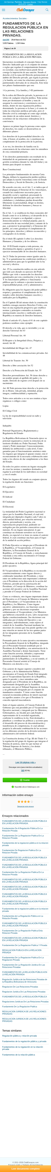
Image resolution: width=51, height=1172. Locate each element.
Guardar (26, 780)
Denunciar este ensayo (25, 806)
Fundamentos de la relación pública (18, 1055)
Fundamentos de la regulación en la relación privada (22, 1048)
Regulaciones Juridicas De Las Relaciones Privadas (25, 1002)
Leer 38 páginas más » (25, 762)
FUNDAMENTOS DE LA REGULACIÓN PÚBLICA (24, 997)
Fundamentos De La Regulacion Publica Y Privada (24, 945)
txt (22, 770)
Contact (30, 4)
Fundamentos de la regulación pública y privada (24, 1041)
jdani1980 (6, 40)
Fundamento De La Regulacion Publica (19, 1007)
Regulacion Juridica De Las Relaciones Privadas (23, 992)
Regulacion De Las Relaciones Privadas (20, 987)
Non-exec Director (29, 2)
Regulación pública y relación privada (19, 1036)
